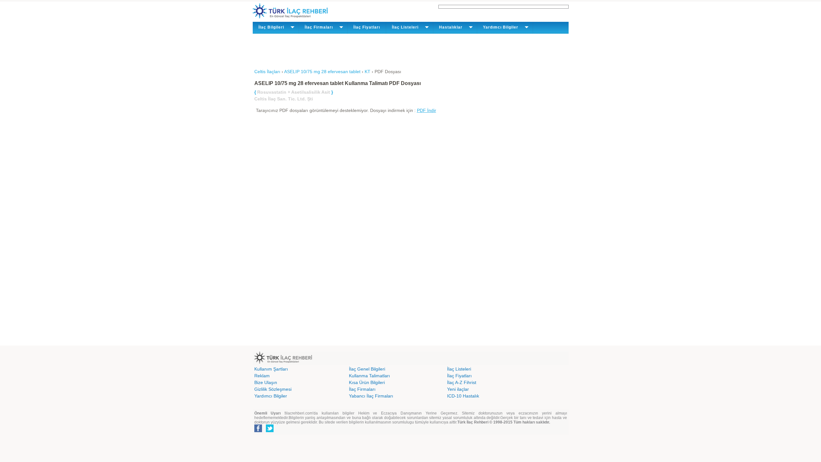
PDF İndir (426, 110)
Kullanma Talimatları (369, 375)
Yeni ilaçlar (458, 389)
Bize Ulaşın (265, 382)
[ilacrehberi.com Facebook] (258, 431)
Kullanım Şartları (271, 369)
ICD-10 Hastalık (463, 395)
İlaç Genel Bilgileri (367, 369)
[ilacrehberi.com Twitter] (270, 431)
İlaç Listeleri (459, 369)
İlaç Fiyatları (366, 27)
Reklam (262, 375)
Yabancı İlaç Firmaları (371, 395)
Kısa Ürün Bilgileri (367, 382)
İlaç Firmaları (362, 389)
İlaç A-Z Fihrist (461, 382)
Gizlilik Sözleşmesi (273, 389)
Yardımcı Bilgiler (270, 395)
